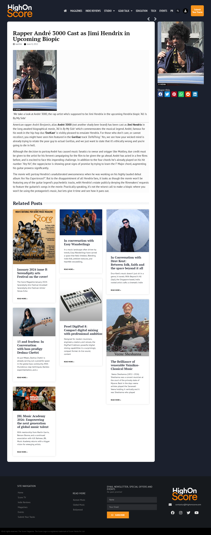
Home (20, 492)
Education (141, 11)
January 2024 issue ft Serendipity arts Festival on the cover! (32, 273)
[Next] (154, 19)
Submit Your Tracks (26, 516)
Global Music (79, 504)
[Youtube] (196, 512)
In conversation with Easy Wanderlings (79, 242)
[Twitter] (188, 512)
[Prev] (149, 19)
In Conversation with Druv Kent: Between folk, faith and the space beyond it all (127, 262)
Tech (153, 11)
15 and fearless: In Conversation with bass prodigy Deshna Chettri (30, 347)
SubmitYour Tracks (197, 11)
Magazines (76, 11)
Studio (108, 11)
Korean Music (79, 499)
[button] (178, 11)
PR (172, 11)
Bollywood (78, 509)
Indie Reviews (93, 11)
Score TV (22, 497)
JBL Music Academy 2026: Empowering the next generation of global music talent (33, 421)
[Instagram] (180, 512)
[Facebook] (172, 512)
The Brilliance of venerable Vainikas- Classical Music (125, 365)
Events (163, 11)
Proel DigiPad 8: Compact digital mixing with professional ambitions (84, 330)
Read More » (22, 298)
